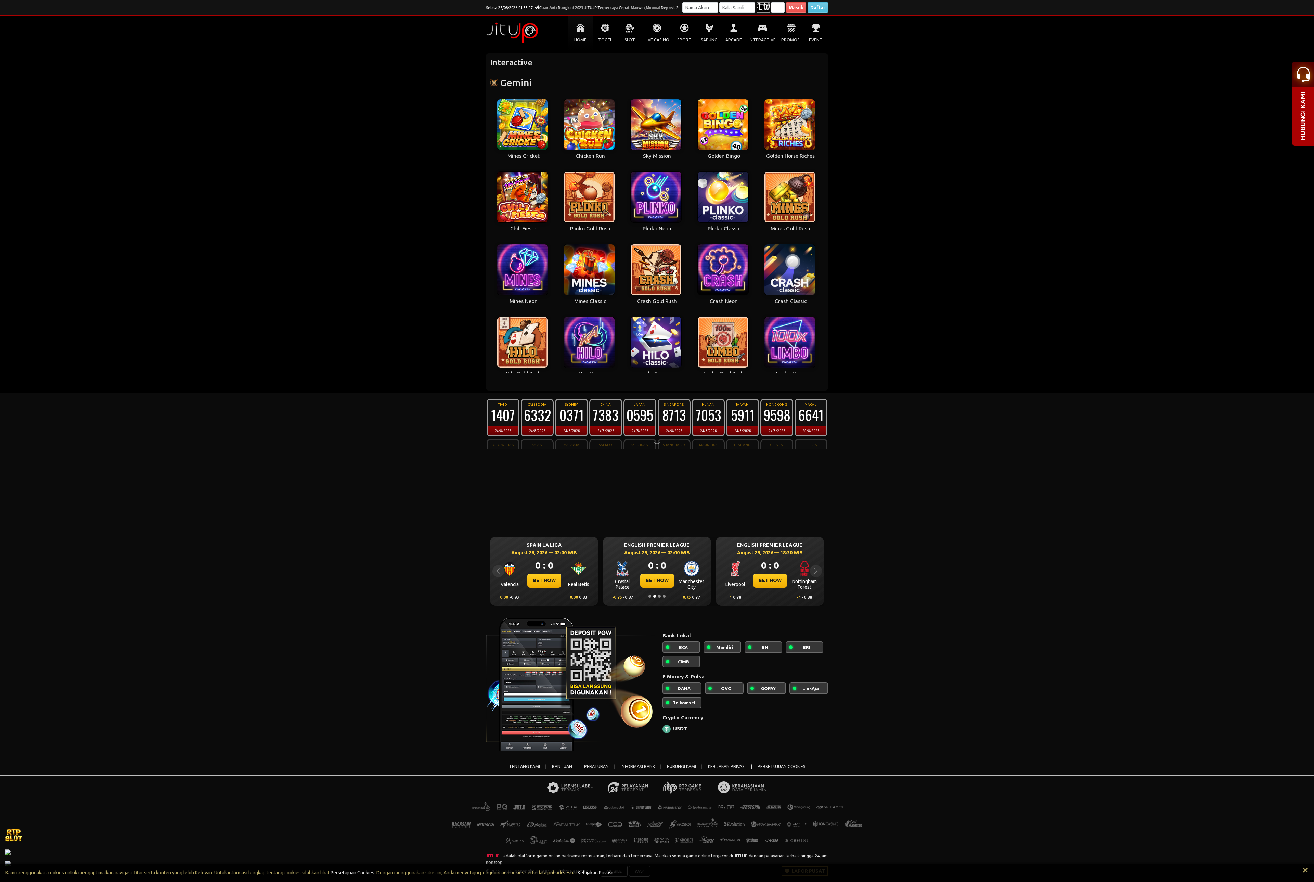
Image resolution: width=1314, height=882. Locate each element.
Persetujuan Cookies (352, 872)
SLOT (629, 40)
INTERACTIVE (762, 40)
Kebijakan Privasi (595, 872)
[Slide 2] (654, 596)
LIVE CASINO (657, 40)
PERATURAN (596, 766)
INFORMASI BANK (638, 766)
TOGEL (605, 40)
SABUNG (709, 40)
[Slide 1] (649, 596)
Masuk (796, 7)
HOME (580, 40)
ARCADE (733, 40)
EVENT (816, 40)
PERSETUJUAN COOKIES (782, 766)
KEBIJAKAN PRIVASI (727, 766)
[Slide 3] (659, 596)
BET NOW (544, 580)
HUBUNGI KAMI (681, 766)
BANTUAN (562, 766)
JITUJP (493, 855)
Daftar (817, 7)
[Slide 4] (664, 596)
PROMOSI (791, 40)
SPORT (684, 40)
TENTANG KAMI (524, 766)
